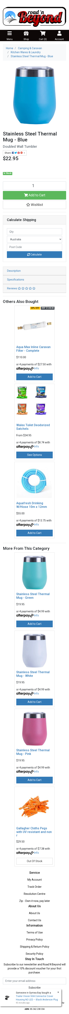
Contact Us (34, 920)
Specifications (15, 279)
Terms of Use (34, 932)
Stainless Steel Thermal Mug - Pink (33, 752)
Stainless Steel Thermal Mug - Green (33, 596)
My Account (34, 879)
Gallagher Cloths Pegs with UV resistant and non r (34, 831)
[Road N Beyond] (34, 16)
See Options (34, 454)
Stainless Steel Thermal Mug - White (33, 674)
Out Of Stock (34, 861)
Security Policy (34, 953)
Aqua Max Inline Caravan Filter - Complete (33, 348)
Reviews (12, 288)
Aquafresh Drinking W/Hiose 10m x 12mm (31, 505)
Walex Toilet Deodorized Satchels (33, 427)
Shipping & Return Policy (34, 946)
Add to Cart (36, 195)
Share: (8, 153)
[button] (34, 205)
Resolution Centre (34, 893)
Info (36, 368)
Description (14, 270)
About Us (34, 913)
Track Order (34, 886)
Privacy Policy (34, 939)
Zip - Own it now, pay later (34, 900)
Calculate (36, 254)
